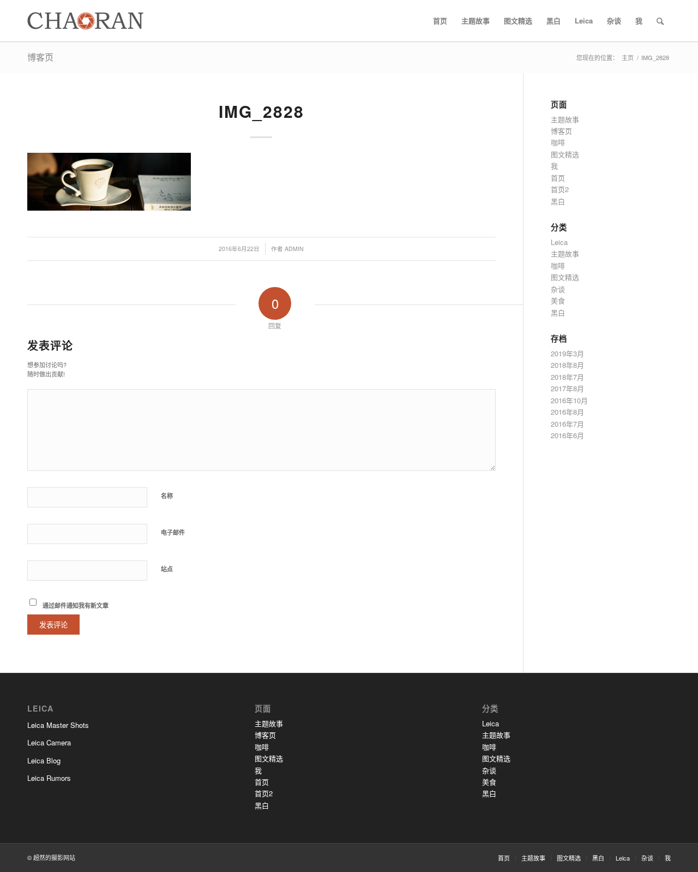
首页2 (560, 189)
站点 (167, 569)
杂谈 (558, 289)
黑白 (558, 201)
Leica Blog (44, 760)
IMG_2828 (261, 111)
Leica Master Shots (58, 725)
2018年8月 (567, 365)
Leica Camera (49, 742)
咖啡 (558, 142)
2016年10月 (569, 400)
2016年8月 (567, 412)
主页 (628, 57)
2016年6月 (567, 435)
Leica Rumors (49, 778)
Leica (559, 242)
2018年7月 (567, 377)
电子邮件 (173, 532)
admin (294, 248)
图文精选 (565, 154)
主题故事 (565, 119)
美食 (558, 300)
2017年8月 (567, 388)
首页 (558, 177)
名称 (167, 496)
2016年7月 (567, 424)
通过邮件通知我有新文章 (76, 605)
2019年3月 (567, 353)
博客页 (40, 57)
